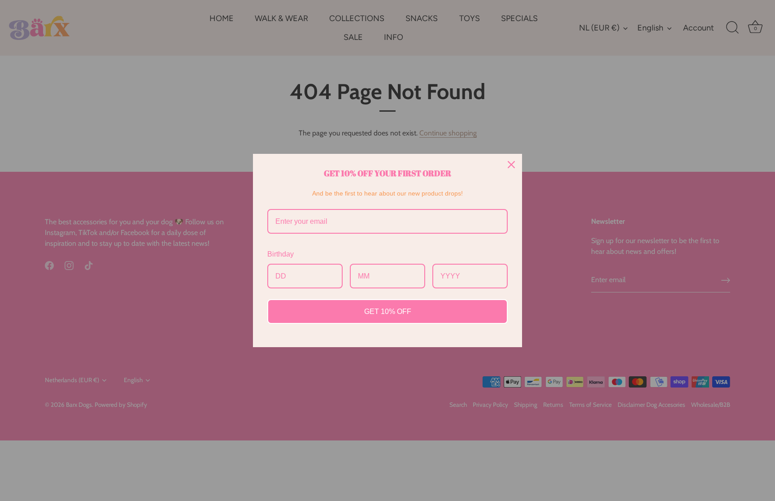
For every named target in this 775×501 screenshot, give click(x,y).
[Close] (511, 164)
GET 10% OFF (387, 311)
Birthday (280, 254)
